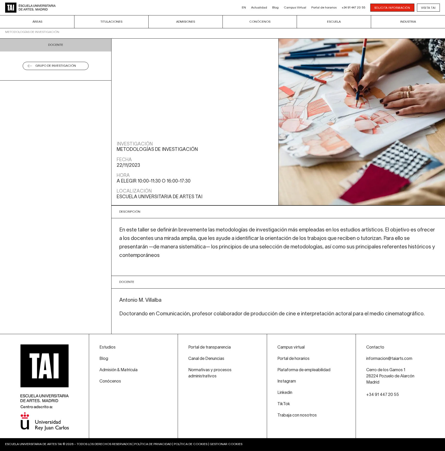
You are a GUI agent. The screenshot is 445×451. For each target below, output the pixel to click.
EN (244, 7)
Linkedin (284, 393)
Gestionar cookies (226, 444)
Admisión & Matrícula (118, 370)
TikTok (283, 404)
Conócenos (259, 21)
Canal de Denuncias (206, 359)
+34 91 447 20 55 (353, 7)
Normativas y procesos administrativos (210, 373)
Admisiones (185, 21)
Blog (275, 7)
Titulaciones (111, 21)
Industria (408, 21)
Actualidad (259, 7)
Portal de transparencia (209, 347)
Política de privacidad (153, 444)
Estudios (107, 347)
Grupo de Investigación (55, 65)
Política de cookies (190, 444)
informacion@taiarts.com (389, 359)
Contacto (375, 347)
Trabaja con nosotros (297, 415)
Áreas (37, 21)
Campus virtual (291, 347)
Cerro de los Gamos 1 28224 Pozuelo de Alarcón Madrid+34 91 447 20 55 (390, 382)
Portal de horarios (324, 7)
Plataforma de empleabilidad (303, 370)
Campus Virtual (295, 7)
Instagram (286, 381)
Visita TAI (428, 8)
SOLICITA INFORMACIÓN (392, 8)
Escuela (334, 21)
